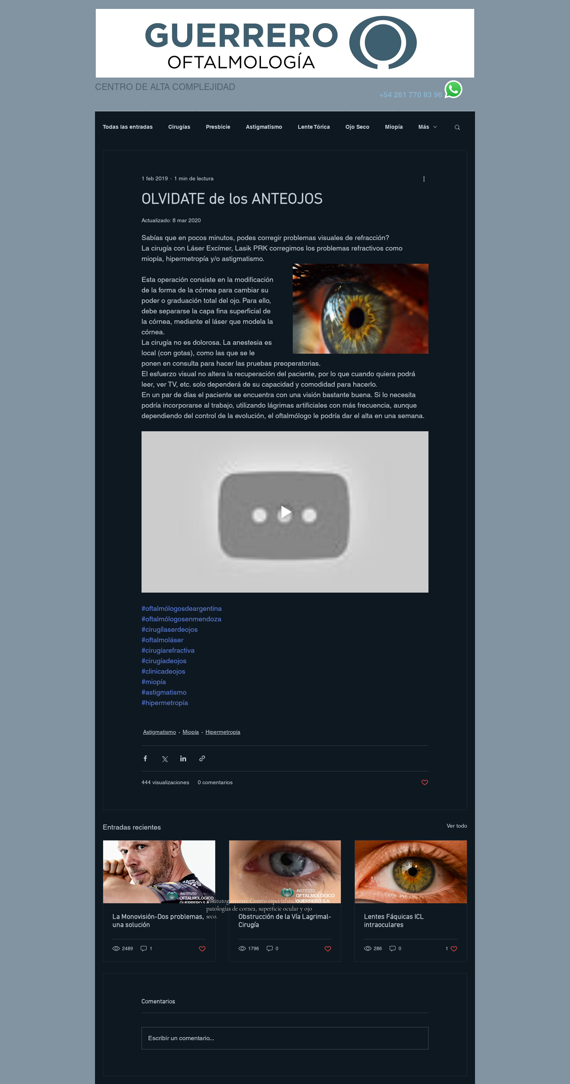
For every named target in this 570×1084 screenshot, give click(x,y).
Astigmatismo (264, 127)
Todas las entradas (128, 127)
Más (423, 127)
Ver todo (457, 826)
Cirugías (179, 127)
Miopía (394, 127)
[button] (457, 127)
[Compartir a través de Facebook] (145, 758)
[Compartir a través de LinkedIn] (183, 758)
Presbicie (218, 127)
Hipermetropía (223, 732)
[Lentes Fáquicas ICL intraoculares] (411, 871)
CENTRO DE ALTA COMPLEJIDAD (165, 87)
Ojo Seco (357, 127)
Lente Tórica (314, 127)
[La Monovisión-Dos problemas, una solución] (159, 871)
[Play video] (285, 512)
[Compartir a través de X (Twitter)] (164, 758)
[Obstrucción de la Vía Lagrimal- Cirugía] (285, 871)
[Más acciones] (423, 178)
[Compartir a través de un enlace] (202, 758)
